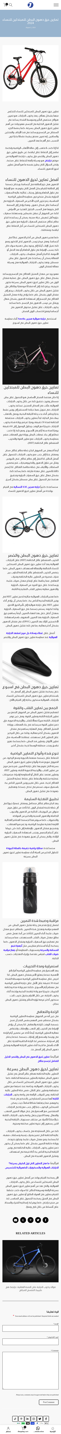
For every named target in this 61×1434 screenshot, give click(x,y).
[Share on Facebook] (45, 1220)
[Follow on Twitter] (40, 1419)
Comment (55, 1350)
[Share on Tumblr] (23, 1220)
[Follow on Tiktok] (15, 1419)
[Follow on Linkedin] (27, 1419)
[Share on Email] (16, 1220)
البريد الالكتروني (53, 1337)
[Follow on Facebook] (46, 1419)
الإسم (56, 1324)
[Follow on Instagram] (34, 1419)
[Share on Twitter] (38, 1220)
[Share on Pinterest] (31, 1220)
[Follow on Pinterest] (21, 1419)
